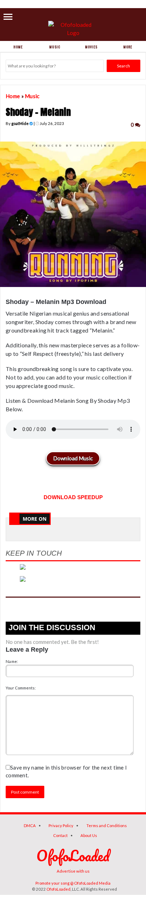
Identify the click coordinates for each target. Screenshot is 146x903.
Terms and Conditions (106, 825)
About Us (88, 835)
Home (18, 46)
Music (54, 46)
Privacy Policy (61, 825)
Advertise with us (73, 871)
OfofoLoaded (58, 889)
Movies (91, 46)
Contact (60, 835)
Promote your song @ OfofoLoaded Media (73, 883)
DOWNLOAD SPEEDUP (73, 497)
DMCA (30, 825)
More (127, 46)
